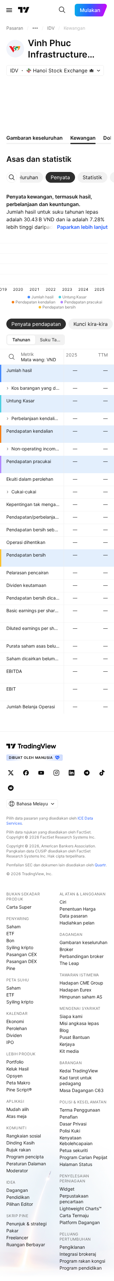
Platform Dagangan (80, 1222)
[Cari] (62, 10)
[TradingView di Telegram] (86, 772)
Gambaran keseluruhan (83, 942)
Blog (64, 1030)
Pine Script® (19, 1089)
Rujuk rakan (18, 1149)
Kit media (69, 1051)
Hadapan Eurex (76, 989)
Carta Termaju (74, 1215)
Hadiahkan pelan (77, 922)
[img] (91, 70)
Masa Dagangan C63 (82, 1090)
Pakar (12, 1230)
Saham (13, 926)
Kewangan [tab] (83, 138)
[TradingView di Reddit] (10, 788)
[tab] (60, 177)
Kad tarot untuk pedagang (76, 1080)
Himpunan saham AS (81, 996)
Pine (10, 968)
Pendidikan (17, 1197)
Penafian (69, 1116)
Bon (10, 940)
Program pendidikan (81, 1268)
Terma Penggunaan (80, 1110)
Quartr (100, 865)
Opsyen (14, 1075)
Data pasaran (73, 915)
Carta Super (18, 907)
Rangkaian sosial (23, 1135)
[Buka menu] (9, 10)
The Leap (69, 963)
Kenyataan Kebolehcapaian (76, 1140)
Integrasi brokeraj (78, 1254)
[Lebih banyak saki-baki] (35, 28)
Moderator (17, 1170)
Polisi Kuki (70, 1130)
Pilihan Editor (19, 1204)
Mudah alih (17, 1109)
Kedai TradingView (79, 1070)
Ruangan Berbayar (25, 1244)
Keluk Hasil (17, 1068)
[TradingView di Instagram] (56, 772)
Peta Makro (18, 1082)
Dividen (14, 1035)
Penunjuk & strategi (26, 1223)
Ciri (63, 902)
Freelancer (17, 1237)
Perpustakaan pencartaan (74, 1198)
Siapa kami (71, 1016)
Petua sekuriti (74, 1150)
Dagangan (17, 1190)
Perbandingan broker (82, 956)
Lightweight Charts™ (81, 1208)
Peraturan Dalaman (26, 1163)
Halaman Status (76, 1164)
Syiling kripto (19, 947)
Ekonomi (15, 1021)
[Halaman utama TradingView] (31, 746)
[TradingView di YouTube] (41, 772)
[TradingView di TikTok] (102, 772)
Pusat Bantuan (75, 1037)
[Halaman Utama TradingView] (23, 10)
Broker (66, 949)
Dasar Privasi (73, 1123)
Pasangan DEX (21, 961)
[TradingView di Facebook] (26, 772)
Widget (67, 1189)
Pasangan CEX (21, 954)
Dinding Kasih (20, 1142)
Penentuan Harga (78, 909)
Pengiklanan (72, 1247)
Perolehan (16, 1028)
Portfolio (14, 1061)
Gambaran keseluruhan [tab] (34, 138)
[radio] (21, 339)
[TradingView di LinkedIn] (71, 772)
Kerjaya (67, 1044)
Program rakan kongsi (82, 1261)
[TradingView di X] (10, 772)
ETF (10, 933)
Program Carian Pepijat (83, 1157)
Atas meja (16, 1116)
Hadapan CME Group (81, 982)
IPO (10, 1042)
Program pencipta (25, 1156)
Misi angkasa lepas (79, 1023)
